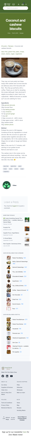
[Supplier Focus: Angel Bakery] (27, 234)
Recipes (21, 33)
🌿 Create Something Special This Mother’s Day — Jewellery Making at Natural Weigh (13, 220)
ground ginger (10, 114)
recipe (22, 51)
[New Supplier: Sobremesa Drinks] (27, 245)
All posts (4, 46)
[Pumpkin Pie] (27, 229)
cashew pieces (8, 124)
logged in (15, 206)
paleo (17, 51)
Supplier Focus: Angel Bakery (11, 233)
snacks (8, 54)
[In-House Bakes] (27, 240)
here (24, 432)
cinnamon (8, 111)
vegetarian (18, 54)
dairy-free (4, 51)
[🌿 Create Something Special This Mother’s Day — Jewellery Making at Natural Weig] (27, 220)
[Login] (18, 4)
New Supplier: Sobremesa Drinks (12, 243)
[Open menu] (26, 4)
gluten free (11, 51)
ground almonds (10, 105)
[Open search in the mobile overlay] (15, 8)
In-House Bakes (7, 238)
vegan (13, 54)
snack (3, 54)
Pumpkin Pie (6, 227)
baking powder (10, 109)
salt (6, 116)
